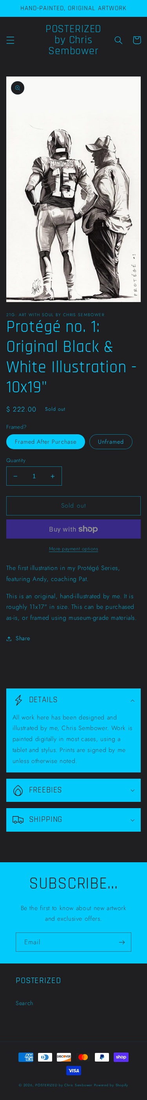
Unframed (111, 441)
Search (24, 1003)
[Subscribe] (122, 942)
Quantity (15, 460)
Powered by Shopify (111, 1085)
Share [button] (23, 638)
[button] (10, 40)
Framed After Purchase (45, 441)
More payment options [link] (73, 548)
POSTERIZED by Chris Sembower (64, 1085)
